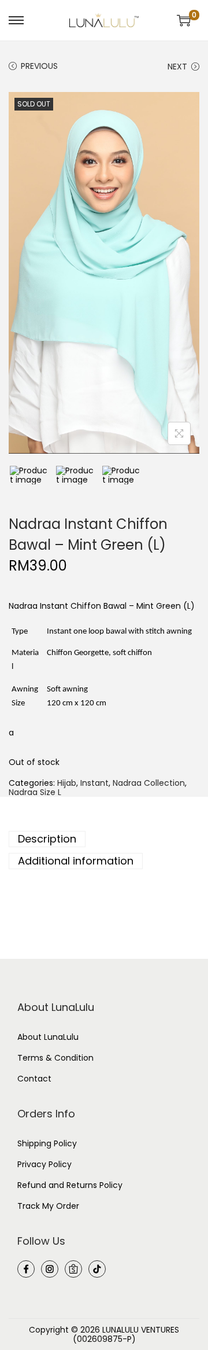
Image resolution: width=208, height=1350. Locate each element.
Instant (94, 783)
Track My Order (48, 1206)
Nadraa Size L (35, 792)
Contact (34, 1078)
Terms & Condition (55, 1058)
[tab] (104, 839)
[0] (184, 20)
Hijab (66, 783)
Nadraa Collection (149, 783)
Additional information (75, 861)
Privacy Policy (44, 1164)
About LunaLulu (48, 1037)
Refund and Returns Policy (69, 1185)
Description (47, 839)
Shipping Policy (47, 1143)
